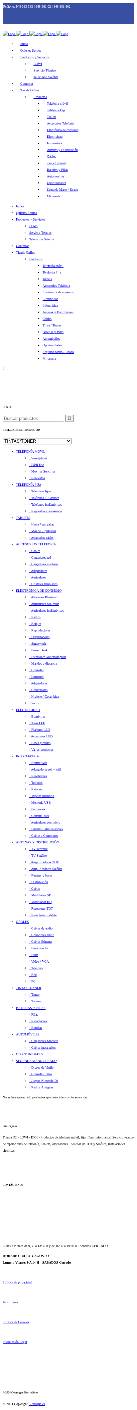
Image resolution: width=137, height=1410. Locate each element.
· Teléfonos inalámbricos (45, 504)
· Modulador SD (40, 895)
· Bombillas (37, 716)
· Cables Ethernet (40, 941)
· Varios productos (41, 749)
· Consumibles (39, 816)
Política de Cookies (16, 1322)
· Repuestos (37, 478)
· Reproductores (39, 630)
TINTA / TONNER (28, 988)
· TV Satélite (38, 855)
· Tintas (34, 994)
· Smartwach (37, 643)
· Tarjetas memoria (41, 796)
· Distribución (38, 882)
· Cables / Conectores (43, 835)
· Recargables (38, 1021)
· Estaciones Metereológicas (47, 657)
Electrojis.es (37, 1404)
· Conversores (38, 690)
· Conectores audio (41, 935)
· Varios (34, 703)
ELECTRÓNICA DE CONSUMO (39, 590)
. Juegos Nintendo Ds (43, 1081)
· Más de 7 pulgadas (42, 531)
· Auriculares (37, 577)
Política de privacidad (17, 1282)
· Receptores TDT (41, 908)
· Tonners (35, 1001)
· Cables (34, 551)
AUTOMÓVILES (28, 1034)
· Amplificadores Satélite (45, 869)
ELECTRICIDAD (28, 710)
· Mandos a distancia (43, 663)
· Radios (35, 617)
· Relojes (35, 624)
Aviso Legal (11, 1302)
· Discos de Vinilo (41, 1067)
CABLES (22, 922)
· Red (33, 975)
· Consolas (36, 670)
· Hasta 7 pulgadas (41, 524)
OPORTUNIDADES (29, 1054)
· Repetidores (38, 776)
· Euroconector (39, 948)
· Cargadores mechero (43, 564)
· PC (32, 981)
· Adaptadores (38, 571)
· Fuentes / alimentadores (46, 829)
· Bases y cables (40, 743)
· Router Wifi (38, 763)
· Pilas (33, 1014)
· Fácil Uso (36, 465)
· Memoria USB (40, 802)
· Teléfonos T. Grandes (44, 498)
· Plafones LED (39, 729)
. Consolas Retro (40, 1074)
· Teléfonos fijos (40, 491)
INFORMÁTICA (27, 756)
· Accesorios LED (41, 736)
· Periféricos (37, 809)
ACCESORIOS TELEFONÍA (36, 544)
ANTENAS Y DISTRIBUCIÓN (37, 842)
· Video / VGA (39, 961)
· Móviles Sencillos (42, 471)
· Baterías (35, 1028)
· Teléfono (36, 968)
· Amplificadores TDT (44, 862)
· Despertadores (39, 637)
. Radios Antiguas (41, 1087)
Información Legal (15, 1342)
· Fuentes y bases (40, 875)
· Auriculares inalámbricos (46, 610)
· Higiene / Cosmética (44, 696)
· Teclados (36, 782)
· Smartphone (38, 458)
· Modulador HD (40, 902)
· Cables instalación (42, 1047)
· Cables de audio (41, 928)
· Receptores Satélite (43, 915)
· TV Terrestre (38, 849)
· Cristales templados (43, 584)
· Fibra (33, 955)
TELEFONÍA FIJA (28, 484)
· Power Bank (38, 650)
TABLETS (23, 518)
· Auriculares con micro (44, 822)
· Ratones (35, 789)
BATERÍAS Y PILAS (31, 1008)
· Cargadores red (40, 557)
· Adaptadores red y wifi (45, 769)
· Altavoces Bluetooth (43, 597)
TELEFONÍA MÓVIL (30, 451)
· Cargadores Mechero (43, 1041)
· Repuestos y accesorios (45, 511)
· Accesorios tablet (41, 537)
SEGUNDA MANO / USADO (36, 1061)
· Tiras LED (37, 723)
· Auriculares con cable (44, 604)
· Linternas (36, 677)
